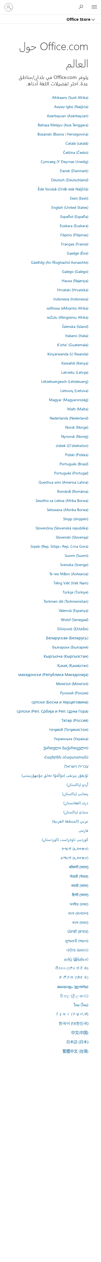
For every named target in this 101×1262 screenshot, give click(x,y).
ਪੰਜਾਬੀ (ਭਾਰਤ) (77, 931)
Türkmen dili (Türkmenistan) (66, 601)
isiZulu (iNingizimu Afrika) (67, 317)
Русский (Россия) (74, 692)
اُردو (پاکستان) (77, 784)
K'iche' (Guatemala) (72, 344)
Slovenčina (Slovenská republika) (62, 528)
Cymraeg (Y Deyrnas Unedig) (64, 161)
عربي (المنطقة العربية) (70, 821)
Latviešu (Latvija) (74, 372)
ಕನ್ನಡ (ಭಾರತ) (73, 977)
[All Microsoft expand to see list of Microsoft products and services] (94, 7)
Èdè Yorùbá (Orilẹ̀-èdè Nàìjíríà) (63, 189)
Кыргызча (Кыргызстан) (66, 656)
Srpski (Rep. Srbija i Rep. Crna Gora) (59, 546)
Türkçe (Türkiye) (75, 592)
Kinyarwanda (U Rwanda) (67, 353)
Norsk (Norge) (76, 427)
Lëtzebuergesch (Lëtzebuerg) (64, 381)
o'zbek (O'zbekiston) (72, 445)
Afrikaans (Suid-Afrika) (70, 97)
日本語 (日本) (77, 1041)
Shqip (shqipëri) (75, 518)
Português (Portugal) (71, 473)
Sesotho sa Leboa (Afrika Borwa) (62, 500)
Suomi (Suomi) (76, 555)
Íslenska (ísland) (75, 326)
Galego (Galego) (75, 271)
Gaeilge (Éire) (77, 253)
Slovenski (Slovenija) (72, 537)
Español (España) (74, 216)
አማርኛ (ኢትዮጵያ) (74, 857)
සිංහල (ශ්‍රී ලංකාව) (74, 995)
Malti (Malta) (77, 408)
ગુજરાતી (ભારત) (76, 940)
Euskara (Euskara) (74, 225)
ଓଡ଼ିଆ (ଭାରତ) (77, 949)
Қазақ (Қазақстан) (72, 665)
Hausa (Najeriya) (75, 280)
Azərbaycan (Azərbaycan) (67, 115)
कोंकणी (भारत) (78, 866)
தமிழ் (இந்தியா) (76, 959)
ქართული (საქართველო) (65, 747)
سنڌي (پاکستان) (75, 811)
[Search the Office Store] (82, 7)
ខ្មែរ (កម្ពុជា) (73, 1014)
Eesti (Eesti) (79, 198)
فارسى (83, 830)
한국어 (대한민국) (73, 1023)
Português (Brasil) (74, 463)
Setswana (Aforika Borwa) (67, 509)
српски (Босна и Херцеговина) (60, 702)
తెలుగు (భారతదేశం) (71, 968)
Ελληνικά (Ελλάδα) (72, 628)
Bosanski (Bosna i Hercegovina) (62, 134)
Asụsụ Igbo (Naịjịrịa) (71, 106)
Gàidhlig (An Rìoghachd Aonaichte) (59, 262)
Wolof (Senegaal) (74, 619)
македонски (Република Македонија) (53, 674)
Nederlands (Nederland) (69, 418)
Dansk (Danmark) (74, 170)
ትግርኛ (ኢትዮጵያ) (75, 848)
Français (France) (74, 244)
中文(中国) (79, 1032)
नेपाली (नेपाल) (79, 876)
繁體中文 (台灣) (75, 1051)
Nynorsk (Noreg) (74, 436)
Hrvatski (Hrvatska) (72, 289)
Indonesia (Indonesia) (70, 298)
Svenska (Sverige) (74, 564)
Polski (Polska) (76, 454)
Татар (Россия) (74, 720)
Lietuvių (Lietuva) (74, 390)
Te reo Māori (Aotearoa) (68, 573)
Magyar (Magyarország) (68, 399)
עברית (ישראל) (76, 766)
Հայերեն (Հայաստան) (66, 757)
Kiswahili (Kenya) (74, 363)
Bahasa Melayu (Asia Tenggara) (63, 124)
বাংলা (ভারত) (80, 922)
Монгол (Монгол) (72, 683)
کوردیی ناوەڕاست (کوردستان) (65, 839)
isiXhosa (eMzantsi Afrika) (67, 308)
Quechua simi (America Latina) (63, 482)
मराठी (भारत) (79, 885)
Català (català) (76, 143)
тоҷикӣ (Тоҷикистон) (68, 729)
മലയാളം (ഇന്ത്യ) (72, 986)
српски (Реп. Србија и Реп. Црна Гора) (52, 711)
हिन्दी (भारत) (80, 894)
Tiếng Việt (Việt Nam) (70, 582)
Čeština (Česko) (75, 152)
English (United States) (69, 207)
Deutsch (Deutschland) (69, 179)
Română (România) (72, 491)
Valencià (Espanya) (73, 610)
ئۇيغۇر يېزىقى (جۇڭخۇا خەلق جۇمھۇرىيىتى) (55, 775)
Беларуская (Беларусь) (67, 637)
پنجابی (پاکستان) (75, 793)
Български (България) (70, 647)
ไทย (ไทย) (81, 1004)
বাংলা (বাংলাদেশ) (78, 913)
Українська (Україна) (71, 738)
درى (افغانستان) (75, 802)
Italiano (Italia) (76, 335)
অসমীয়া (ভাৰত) (78, 904)
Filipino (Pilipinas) (74, 234)
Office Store (79, 19)
